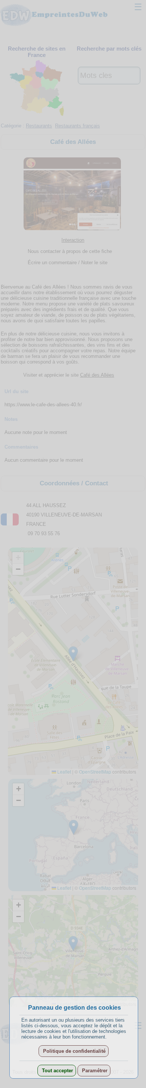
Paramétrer (93, 1070)
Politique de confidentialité (74, 1051)
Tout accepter (56, 1070)
